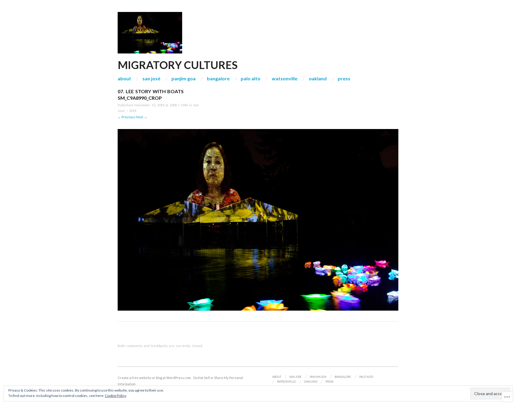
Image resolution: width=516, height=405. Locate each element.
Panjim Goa (183, 78)
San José (151, 78)
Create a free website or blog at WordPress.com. (154, 378)
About (124, 78)
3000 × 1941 (179, 105)
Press (344, 78)
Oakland (318, 78)
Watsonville (284, 78)
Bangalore (218, 78)
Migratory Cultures (178, 64)
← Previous (126, 117)
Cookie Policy (115, 395)
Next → (141, 117)
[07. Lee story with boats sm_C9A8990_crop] (258, 219)
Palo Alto (250, 78)
